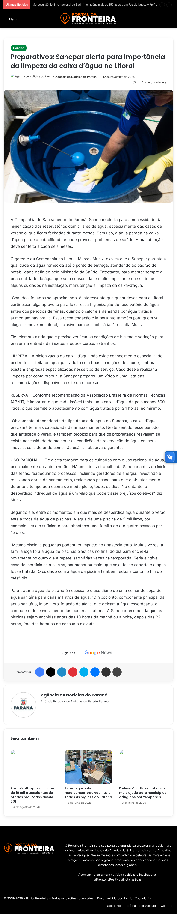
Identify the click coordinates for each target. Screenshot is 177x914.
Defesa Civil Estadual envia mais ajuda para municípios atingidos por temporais (142, 792)
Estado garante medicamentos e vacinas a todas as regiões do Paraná (88, 792)
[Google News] (98, 653)
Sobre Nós (114, 906)
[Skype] (83, 672)
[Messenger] (95, 672)
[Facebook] (39, 672)
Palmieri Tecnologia (137, 898)
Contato (166, 906)
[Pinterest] (72, 672)
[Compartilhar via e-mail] (106, 672)
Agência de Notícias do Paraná (76, 76)
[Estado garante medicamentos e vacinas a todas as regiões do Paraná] (88, 767)
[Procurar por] (171, 20)
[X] (50, 672)
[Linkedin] (61, 672)
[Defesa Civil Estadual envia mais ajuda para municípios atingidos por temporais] (142, 767)
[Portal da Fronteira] (88, 19)
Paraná (18, 48)
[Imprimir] (117, 672)
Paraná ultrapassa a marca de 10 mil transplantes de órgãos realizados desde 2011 (34, 795)
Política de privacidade (142, 906)
